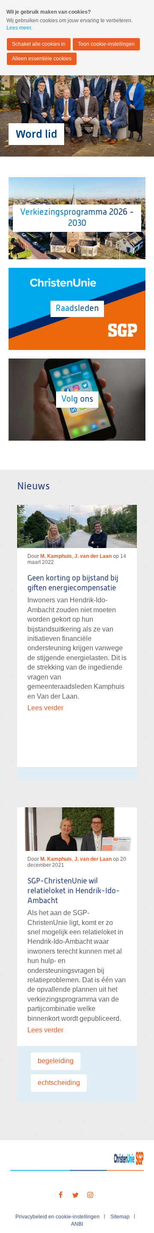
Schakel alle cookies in (38, 44)
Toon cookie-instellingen (106, 44)
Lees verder (45, 707)
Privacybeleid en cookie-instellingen (57, 1217)
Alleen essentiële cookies (41, 59)
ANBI (77, 1224)
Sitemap (120, 1217)
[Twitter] (75, 1195)
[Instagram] (90, 1195)
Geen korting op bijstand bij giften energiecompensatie (72, 583)
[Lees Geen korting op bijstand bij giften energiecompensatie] (77, 526)
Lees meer (18, 28)
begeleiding (56, 1060)
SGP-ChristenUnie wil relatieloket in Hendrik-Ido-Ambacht (73, 891)
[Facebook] (60, 1195)
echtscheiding (59, 1082)
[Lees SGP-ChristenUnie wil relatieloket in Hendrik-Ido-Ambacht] (77, 829)
